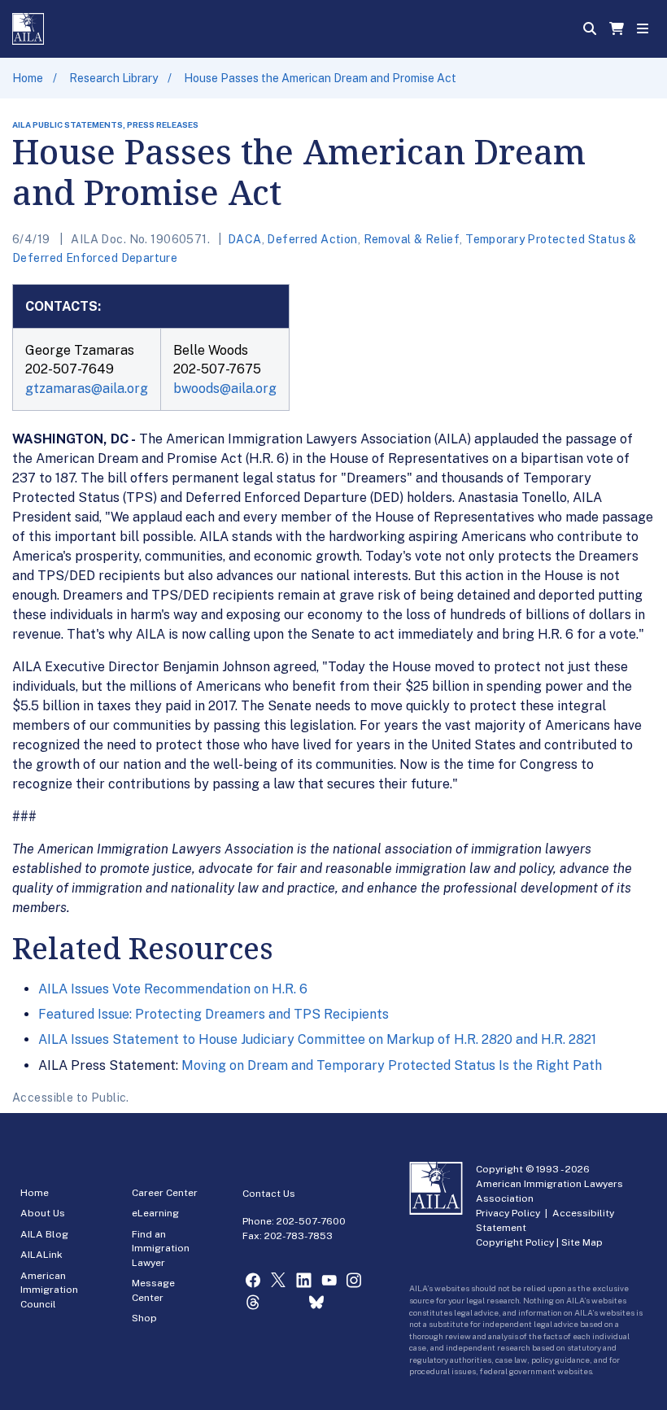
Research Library (113, 78)
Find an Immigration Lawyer (161, 1248)
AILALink (41, 1254)
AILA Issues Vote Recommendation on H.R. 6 (172, 989)
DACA (245, 239)
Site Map (582, 1242)
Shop (144, 1318)
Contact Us (268, 1193)
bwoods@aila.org (225, 388)
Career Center (165, 1192)
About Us (42, 1213)
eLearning (155, 1213)
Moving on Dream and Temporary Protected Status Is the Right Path (391, 1065)
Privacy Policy (508, 1213)
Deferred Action (312, 239)
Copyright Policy (515, 1242)
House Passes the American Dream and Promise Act (320, 78)
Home (27, 78)
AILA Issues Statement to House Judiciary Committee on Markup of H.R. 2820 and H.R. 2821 (317, 1039)
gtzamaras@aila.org (86, 388)
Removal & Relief (412, 239)
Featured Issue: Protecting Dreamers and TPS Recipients (213, 1014)
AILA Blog (44, 1234)
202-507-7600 (311, 1221)
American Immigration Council (49, 1290)
